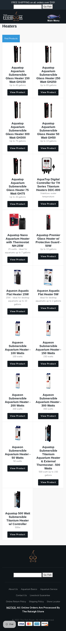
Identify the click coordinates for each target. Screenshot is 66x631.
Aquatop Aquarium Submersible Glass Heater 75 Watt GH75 (17, 186)
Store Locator (53, 601)
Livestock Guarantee (40, 595)
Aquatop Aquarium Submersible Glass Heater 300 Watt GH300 (18, 130)
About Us (13, 589)
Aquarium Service (48, 589)
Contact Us (21, 595)
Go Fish (48, 6)
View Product (17, 92)
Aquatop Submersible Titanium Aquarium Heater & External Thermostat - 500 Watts (48, 457)
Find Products (11, 38)
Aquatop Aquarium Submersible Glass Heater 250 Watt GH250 (48, 74)
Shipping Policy (36, 601)
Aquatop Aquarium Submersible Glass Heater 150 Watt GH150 (18, 74)
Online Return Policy (16, 601)
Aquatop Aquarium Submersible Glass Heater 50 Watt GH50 (48, 130)
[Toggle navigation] (55, 16)
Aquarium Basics (29, 589)
